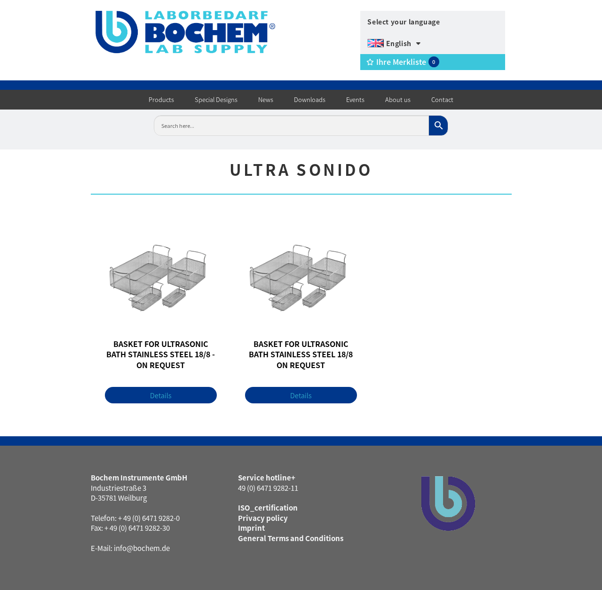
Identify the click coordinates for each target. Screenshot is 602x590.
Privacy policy (263, 518)
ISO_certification (268, 507)
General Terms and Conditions (290, 538)
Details (161, 395)
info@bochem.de (142, 548)
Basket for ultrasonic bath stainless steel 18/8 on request (301, 354)
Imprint (251, 528)
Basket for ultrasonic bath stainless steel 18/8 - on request (160, 354)
